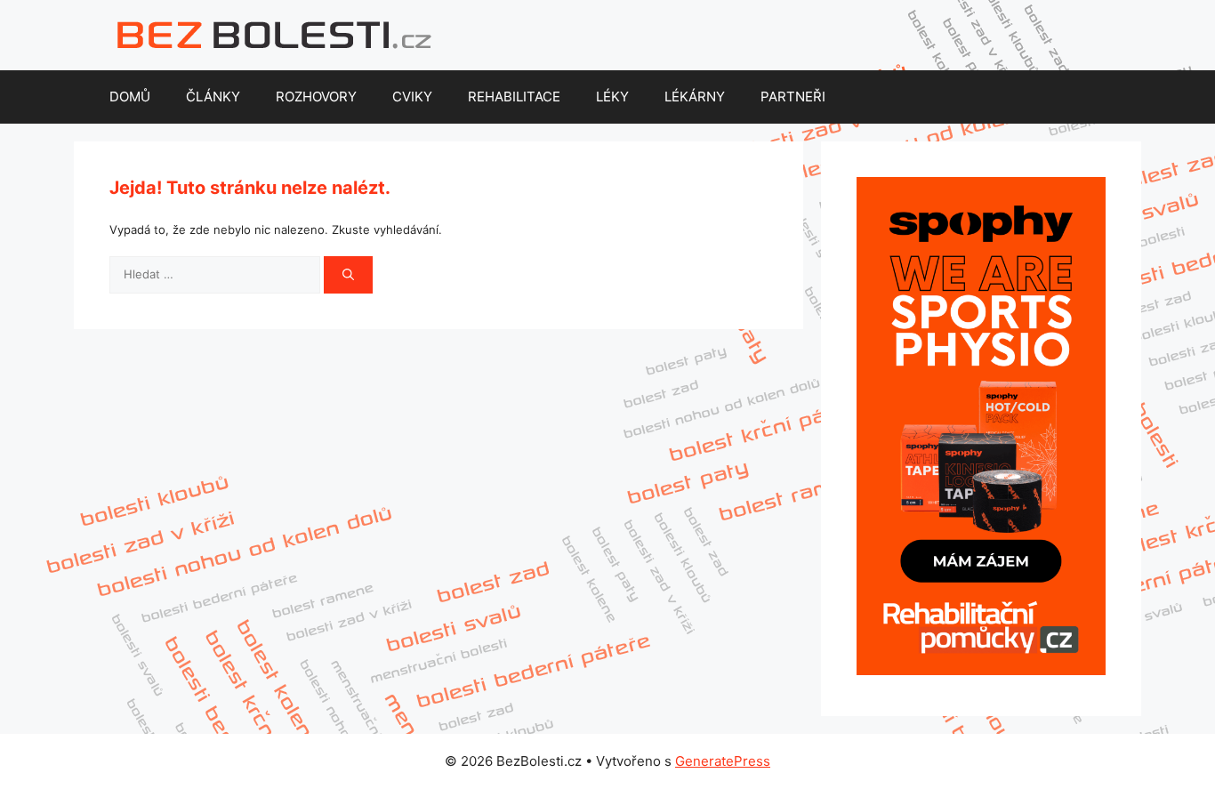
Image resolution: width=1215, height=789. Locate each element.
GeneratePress (722, 761)
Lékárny (694, 96)
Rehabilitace (514, 96)
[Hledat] (348, 275)
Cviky (412, 96)
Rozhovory (316, 96)
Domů (129, 96)
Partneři (792, 96)
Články (213, 96)
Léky (612, 96)
